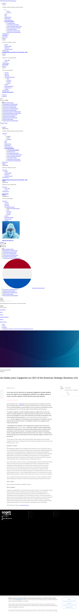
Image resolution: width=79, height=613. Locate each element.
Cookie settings (57, 513)
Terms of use (56, 516)
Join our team (5, 64)
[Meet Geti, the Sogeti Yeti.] (40, 90)
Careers (6, 182)
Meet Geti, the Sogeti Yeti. (7, 92)
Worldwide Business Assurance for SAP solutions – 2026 (14, 52)
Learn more (4, 133)
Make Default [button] (11, 102)
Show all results (3, 321)
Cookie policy (56, 512)
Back (4, 128)
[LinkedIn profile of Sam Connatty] (65, 394)
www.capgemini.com (24, 505)
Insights (6, 165)
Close (7, 100)
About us (7, 196)
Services (6, 128)
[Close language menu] (5, 245)
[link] (8, 0)
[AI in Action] (40, 33)
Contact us (31, 517)
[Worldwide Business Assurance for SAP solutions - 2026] (40, 50)
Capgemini (21, 403)
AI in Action (4, 35)
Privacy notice (56, 514)
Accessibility (56, 511)
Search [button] (1, 98)
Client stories (31, 512)
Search (1, 305)
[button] (6, 3)
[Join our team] (40, 63)
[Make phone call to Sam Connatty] (65, 392)
